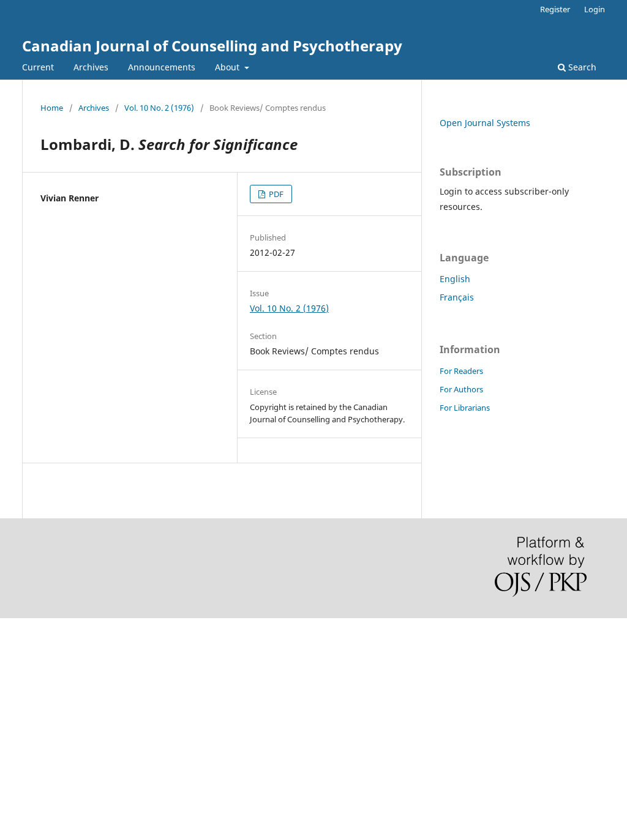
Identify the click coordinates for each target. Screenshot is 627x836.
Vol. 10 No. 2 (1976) (159, 107)
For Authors (461, 389)
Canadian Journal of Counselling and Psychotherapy (212, 45)
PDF (275, 194)
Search (581, 67)
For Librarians (465, 407)
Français (457, 297)
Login (594, 9)
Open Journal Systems (485, 123)
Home (51, 107)
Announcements (161, 67)
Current (38, 67)
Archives (90, 67)
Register (555, 9)
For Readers (461, 370)
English (455, 279)
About (228, 67)
